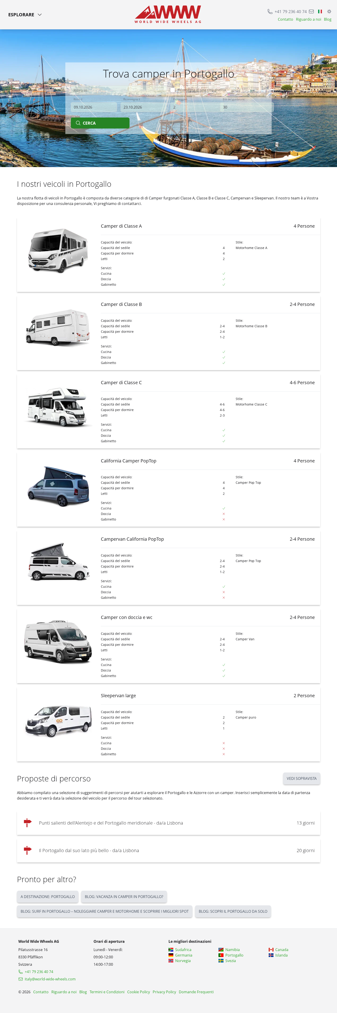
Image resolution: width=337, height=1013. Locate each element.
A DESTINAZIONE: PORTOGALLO (48, 896)
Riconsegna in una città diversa (202, 90)
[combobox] (119, 90)
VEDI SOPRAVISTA (302, 778)
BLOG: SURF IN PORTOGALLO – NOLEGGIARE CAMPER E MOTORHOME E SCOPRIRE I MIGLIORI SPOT (105, 911)
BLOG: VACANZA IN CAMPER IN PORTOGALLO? (124, 896)
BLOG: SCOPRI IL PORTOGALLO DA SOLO (233, 911)
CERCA (89, 123)
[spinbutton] (197, 107)
